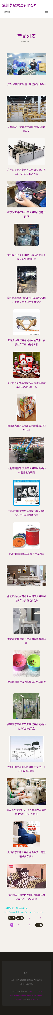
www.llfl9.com (35, 991)
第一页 (12, 918)
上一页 (20, 918)
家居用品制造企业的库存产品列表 (26, 553)
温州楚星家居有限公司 (30, 995)
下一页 (39, 925)
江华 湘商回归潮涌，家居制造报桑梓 (26, 84)
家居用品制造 (15, 995)
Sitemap (34, 1000)
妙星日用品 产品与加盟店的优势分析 (26, 681)
